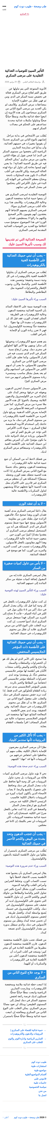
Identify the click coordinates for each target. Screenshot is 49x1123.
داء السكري (24, 14)
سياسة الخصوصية (37, 1087)
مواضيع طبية (40, 1070)
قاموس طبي (40, 1078)
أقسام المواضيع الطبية (35, 1074)
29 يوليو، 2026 (11, 82)
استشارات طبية (38, 1066)
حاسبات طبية (40, 1082)
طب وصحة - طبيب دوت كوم (30, 6)
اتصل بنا (42, 1095)
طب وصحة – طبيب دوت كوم (26, 1117)
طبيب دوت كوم (38, 1062)
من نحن (42, 1091)
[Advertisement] (24, 43)
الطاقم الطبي (28, 82)
